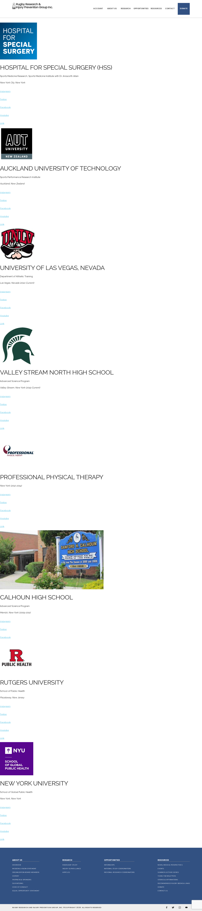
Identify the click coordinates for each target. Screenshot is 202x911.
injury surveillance (71, 869)
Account (98, 8)
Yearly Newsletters (167, 876)
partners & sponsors (21, 880)
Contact (170, 8)
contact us (163, 891)
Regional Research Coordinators (119, 872)
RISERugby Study (69, 865)
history (15, 876)
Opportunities (141, 8)
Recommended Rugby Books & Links (174, 883)
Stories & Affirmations (168, 880)
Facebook (5, 107)
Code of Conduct (20, 887)
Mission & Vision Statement (24, 869)
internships (109, 865)
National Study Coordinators (117, 869)
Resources (156, 8)
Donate (184, 8)
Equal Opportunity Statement (25, 891)
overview (16, 865)
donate (161, 887)
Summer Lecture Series (168, 872)
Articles (66, 872)
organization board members (25, 872)
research (67, 860)
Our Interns (17, 883)
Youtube (4, 115)
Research (126, 8)
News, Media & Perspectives (170, 865)
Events (161, 869)
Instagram (5, 91)
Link (2, 123)
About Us (112, 8)
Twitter (3, 99)
